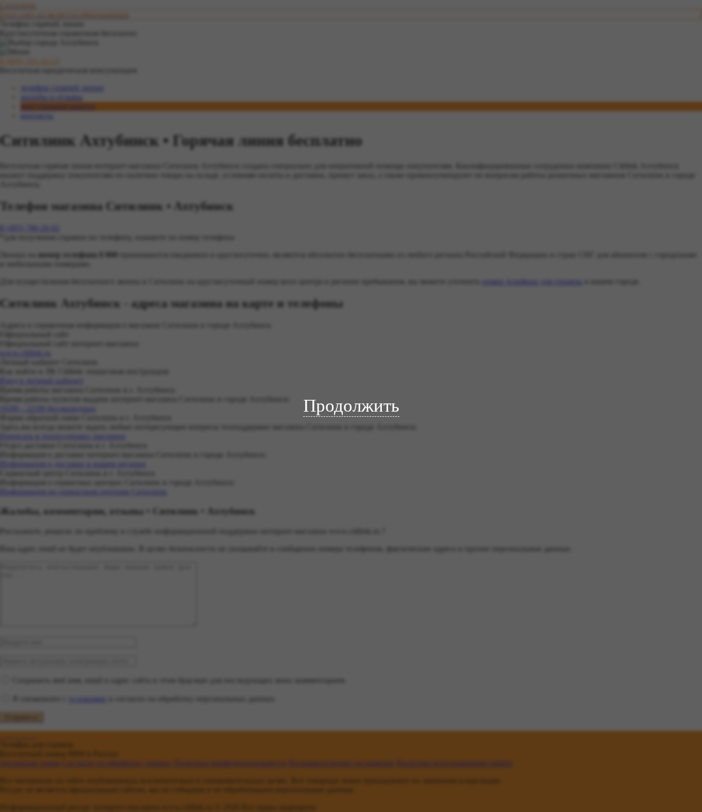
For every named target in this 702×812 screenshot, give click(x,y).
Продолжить (351, 406)
